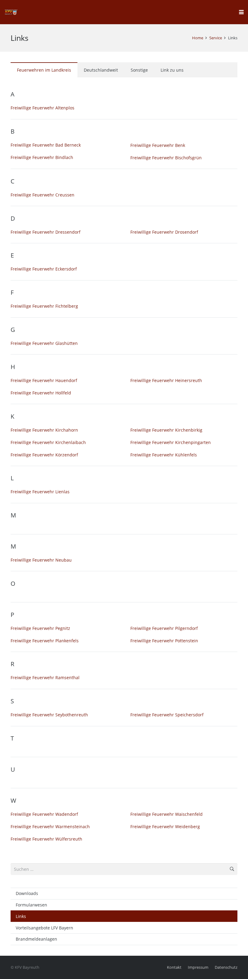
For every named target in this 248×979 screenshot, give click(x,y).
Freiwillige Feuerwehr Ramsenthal (45, 677)
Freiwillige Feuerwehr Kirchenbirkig (166, 430)
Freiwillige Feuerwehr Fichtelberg (44, 306)
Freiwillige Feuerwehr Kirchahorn (44, 430)
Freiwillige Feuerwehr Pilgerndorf (164, 628)
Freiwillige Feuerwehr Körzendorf (44, 455)
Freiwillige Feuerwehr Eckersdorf (44, 269)
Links (21, 916)
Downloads (27, 893)
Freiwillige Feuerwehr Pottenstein (164, 640)
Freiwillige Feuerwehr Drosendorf (164, 232)
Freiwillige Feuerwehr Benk (157, 145)
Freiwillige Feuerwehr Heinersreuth (166, 380)
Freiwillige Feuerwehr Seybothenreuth (49, 715)
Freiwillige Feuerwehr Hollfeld (41, 393)
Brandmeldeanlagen (36, 939)
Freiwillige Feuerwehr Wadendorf (44, 814)
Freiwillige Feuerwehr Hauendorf (44, 380)
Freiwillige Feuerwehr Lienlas (40, 491)
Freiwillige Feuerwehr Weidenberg (165, 826)
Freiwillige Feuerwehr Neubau (41, 560)
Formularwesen (31, 905)
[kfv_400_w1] (11, 12)
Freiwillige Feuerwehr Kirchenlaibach (48, 442)
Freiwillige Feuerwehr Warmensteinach (50, 826)
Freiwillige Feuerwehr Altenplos (42, 108)
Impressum (198, 967)
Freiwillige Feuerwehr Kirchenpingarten (170, 442)
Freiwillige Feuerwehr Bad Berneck (46, 145)
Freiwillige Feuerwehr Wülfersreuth (46, 839)
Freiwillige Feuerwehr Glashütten (44, 343)
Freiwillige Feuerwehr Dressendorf (45, 232)
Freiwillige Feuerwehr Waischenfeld (166, 814)
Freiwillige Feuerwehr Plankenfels (45, 640)
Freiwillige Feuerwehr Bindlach (42, 157)
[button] (241, 12)
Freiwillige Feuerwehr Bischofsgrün (166, 157)
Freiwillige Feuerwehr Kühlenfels (163, 455)
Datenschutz (226, 967)
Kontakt (174, 967)
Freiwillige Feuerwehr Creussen (42, 195)
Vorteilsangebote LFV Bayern (44, 928)
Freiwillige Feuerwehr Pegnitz (40, 628)
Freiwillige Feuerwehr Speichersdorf (167, 715)
